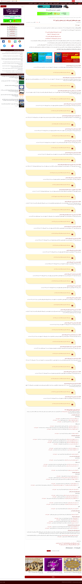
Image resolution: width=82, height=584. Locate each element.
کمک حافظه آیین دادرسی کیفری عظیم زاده (71, 498)
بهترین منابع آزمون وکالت (65, 411)
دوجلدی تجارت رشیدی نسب (73, 444)
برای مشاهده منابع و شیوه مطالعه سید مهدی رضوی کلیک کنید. (61, 209)
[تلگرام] (12, 1)
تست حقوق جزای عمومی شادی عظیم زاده (71, 485)
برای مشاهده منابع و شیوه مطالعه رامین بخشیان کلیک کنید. (61, 245)
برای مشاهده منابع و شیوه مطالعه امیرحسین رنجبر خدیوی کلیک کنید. (60, 172)
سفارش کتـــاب (58, 418)
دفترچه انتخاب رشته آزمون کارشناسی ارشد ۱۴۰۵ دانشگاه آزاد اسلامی (14, 51)
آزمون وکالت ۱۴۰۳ (77, 548)
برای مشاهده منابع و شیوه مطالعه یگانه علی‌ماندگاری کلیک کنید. (60, 233)
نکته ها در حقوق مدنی (74, 421)
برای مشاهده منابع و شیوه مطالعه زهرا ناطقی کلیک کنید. (61, 304)
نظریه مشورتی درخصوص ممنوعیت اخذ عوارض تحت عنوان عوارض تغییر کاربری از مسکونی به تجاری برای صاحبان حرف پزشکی (12, 66)
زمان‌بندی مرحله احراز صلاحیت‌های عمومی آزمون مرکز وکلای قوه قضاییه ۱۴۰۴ (13, 61)
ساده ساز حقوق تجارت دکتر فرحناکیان (72, 439)
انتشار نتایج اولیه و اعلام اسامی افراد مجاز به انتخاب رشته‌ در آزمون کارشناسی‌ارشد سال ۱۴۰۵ (9, 95)
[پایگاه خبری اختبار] (79, 3)
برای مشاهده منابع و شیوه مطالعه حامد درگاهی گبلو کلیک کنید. (61, 123)
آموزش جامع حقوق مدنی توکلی (73, 420)
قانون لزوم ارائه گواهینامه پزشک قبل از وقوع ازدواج (11, 85)
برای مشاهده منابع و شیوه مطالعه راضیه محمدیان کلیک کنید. (61, 403)
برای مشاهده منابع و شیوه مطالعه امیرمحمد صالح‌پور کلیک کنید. (60, 196)
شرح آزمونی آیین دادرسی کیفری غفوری (72, 496)
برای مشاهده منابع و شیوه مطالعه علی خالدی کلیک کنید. (61, 257)
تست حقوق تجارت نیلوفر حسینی (73, 449)
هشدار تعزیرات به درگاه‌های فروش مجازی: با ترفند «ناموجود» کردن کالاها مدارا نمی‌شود (13, 56)
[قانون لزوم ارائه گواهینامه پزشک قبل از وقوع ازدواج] (21, 87)
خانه (74, 3)
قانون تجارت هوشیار (75, 454)
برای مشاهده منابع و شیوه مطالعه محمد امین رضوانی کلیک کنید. (60, 147)
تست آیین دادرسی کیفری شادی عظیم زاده (71, 504)
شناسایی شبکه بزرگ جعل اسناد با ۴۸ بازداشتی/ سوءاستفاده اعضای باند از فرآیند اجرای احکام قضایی (12, 69)
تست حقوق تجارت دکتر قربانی (73, 448)
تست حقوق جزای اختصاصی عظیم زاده (58, 485)
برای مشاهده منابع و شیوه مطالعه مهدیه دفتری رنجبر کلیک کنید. (60, 110)
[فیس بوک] (16, 1)
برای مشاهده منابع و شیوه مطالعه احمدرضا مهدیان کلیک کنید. (61, 159)
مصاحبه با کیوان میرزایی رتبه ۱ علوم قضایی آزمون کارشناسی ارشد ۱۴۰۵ (9, 104)
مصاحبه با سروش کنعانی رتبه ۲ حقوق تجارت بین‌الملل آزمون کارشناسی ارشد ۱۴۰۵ (12, 70)
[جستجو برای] (2, 1)
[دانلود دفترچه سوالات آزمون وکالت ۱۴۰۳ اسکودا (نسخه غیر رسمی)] (72, 564)
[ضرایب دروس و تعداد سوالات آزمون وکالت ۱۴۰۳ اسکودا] (34, 564)
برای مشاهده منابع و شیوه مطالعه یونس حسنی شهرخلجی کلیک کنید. (60, 98)
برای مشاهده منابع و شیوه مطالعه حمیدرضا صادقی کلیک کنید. (61, 135)
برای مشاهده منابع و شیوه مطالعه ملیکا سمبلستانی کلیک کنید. (61, 329)
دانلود (46, 3)
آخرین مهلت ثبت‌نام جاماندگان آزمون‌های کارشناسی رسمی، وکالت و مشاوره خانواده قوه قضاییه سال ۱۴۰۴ (9, 91)
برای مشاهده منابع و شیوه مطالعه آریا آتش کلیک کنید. (62, 292)
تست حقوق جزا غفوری (74, 483)
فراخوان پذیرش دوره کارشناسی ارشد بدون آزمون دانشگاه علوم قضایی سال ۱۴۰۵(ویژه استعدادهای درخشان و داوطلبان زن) (10, 100)
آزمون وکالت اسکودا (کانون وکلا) (69, 17)
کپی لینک (48, 550)
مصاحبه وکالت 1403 (69, 548)
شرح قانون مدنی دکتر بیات (74, 418)
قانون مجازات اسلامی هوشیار (73, 489)
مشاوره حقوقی (70, 3)
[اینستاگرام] (13, 1)
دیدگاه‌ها (53, 577)
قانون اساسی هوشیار (74, 514)
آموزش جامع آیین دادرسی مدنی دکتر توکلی (71, 460)
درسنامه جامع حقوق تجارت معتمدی (72, 440)
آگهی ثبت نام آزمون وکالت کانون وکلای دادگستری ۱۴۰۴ (53, 32)
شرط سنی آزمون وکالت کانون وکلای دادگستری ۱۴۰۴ (53, 36)
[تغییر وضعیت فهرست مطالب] (76, 25)
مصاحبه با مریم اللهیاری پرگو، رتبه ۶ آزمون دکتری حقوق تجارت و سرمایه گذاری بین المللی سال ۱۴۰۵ (12, 64)
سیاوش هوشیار (76, 582)
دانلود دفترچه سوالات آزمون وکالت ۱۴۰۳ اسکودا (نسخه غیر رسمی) (72, 572)
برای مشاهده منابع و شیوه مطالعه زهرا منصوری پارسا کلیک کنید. (60, 391)
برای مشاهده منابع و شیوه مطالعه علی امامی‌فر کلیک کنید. (61, 72)
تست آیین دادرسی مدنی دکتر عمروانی (72, 466)
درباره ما (35, 3)
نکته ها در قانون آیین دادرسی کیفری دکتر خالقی (70, 495)
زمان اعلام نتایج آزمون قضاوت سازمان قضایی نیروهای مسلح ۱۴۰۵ (14, 72)
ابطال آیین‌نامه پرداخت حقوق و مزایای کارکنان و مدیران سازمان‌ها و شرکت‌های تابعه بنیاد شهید (12, 54)
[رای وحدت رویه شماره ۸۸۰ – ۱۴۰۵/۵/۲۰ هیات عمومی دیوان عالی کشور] (21, 82)
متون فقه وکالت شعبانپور (74, 528)
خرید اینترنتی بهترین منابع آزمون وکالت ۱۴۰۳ (72, 410)
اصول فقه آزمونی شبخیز (74, 519)
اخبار (50, 3)
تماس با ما (30, 3)
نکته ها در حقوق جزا (75, 479)
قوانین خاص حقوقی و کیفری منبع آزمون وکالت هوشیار (70, 535)
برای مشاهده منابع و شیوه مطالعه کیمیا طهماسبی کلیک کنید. (61, 184)
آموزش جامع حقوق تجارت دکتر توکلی (72, 442)
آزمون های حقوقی (41, 3)
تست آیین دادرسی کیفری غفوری (73, 502)
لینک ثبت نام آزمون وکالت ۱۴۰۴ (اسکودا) (53, 34)
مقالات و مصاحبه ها (63, 3)
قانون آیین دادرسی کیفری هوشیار (73, 508)
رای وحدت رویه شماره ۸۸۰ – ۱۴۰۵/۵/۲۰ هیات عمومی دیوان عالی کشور (9, 81)
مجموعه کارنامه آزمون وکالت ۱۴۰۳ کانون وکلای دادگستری (54, 572)
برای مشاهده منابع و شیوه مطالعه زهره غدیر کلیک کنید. (62, 269)
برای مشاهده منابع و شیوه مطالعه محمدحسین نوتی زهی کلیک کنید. (60, 85)
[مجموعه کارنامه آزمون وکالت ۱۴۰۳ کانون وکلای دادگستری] (53, 564)
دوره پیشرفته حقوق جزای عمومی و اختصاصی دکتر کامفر (69, 477)
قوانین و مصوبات (56, 3)
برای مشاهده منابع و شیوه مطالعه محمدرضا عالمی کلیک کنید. (61, 366)
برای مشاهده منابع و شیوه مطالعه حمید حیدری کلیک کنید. (61, 317)
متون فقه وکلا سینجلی (74, 526)
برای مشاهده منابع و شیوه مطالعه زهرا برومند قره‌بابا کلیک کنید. (60, 280)
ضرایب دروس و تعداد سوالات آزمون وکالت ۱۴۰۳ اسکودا (36, 572)
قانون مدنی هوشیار (75, 433)
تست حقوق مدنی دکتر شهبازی (73, 427)
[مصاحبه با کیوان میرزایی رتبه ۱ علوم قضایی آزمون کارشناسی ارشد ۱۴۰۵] (21, 105)
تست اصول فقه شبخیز (74, 521)
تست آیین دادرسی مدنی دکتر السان (72, 464)
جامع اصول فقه (75, 518)
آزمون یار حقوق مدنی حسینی (73, 429)
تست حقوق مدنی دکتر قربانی (73, 426)
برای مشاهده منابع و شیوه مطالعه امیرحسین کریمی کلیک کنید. (61, 221)
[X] (15, 1)
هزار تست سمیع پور (75, 522)
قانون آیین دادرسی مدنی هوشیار (73, 470)
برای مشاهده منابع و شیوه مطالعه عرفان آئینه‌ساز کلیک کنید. (61, 341)
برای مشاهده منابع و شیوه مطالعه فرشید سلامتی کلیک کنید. (61, 353)
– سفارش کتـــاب (59, 536)
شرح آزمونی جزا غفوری (74, 476)
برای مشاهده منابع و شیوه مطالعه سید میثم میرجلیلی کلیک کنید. (60, 378)
